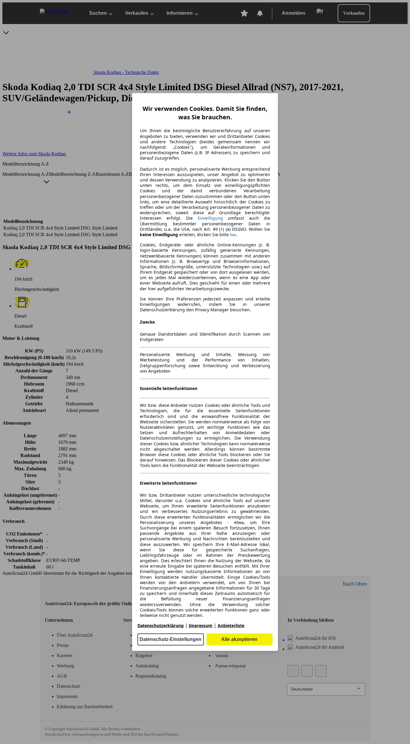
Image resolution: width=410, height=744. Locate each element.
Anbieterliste (231, 625)
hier (233, 235)
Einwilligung (210, 218)
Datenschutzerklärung (160, 625)
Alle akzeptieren (239, 639)
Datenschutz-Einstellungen (170, 639)
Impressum (201, 625)
